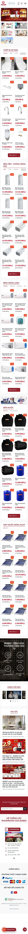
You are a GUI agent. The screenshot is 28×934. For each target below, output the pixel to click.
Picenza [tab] (19, 286)
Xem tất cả (14, 155)
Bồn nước (8, 408)
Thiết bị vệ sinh (10, 50)
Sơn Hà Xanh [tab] (14, 410)
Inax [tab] (11, 53)
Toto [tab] (16, 53)
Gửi (25, 808)
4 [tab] (17, 701)
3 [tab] (15, 701)
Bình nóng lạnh (11, 283)
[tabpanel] (14, 695)
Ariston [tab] (12, 286)
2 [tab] (13, 701)
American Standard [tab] (23, 54)
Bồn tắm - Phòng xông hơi (14, 165)
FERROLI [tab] (5, 286)
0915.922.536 (15, 848)
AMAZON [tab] (16, 169)
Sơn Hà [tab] (5, 410)
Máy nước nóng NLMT (14, 525)
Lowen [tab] (5, 53)
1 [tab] (10, 701)
